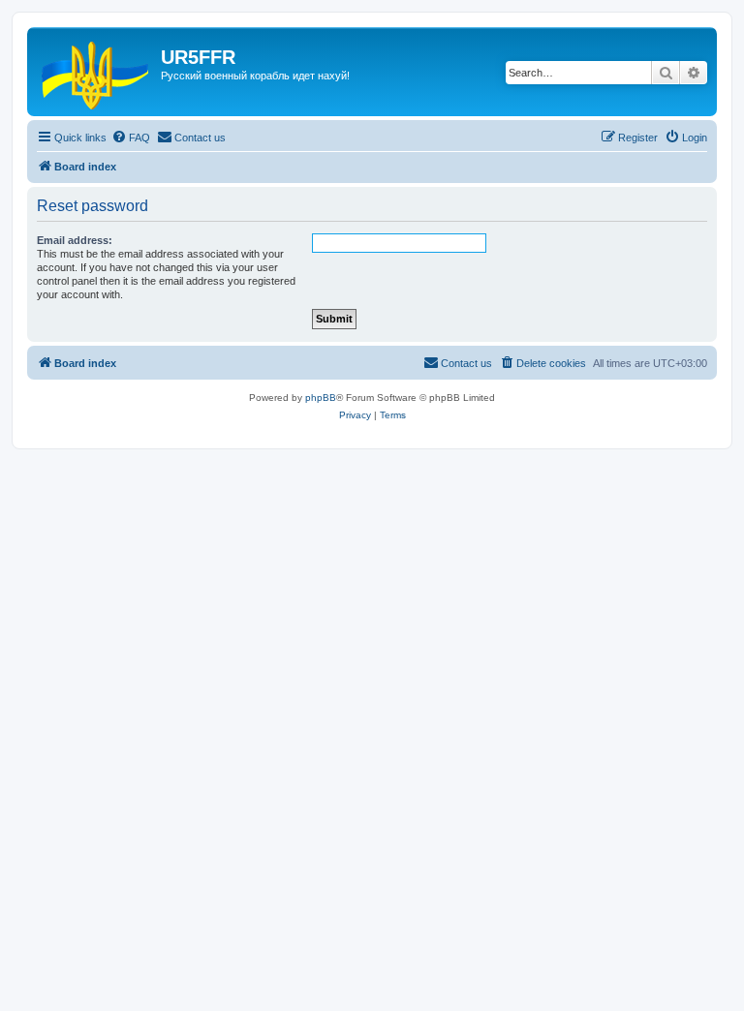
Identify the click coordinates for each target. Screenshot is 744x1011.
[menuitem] (130, 137)
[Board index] (96, 71)
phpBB (320, 397)
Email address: (74, 240)
